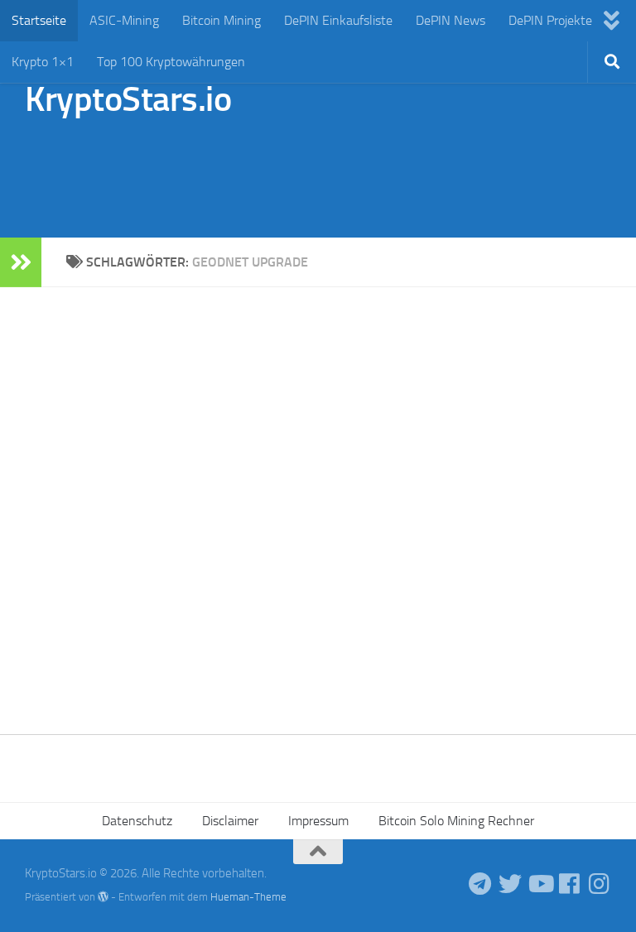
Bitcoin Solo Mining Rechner (456, 821)
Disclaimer (230, 821)
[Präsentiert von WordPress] (103, 896)
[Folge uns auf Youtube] (540, 884)
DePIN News (450, 20)
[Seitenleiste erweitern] (20, 262)
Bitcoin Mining (221, 20)
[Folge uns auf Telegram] (480, 884)
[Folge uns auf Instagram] (599, 884)
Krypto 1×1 (43, 62)
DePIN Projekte (550, 20)
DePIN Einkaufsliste (338, 20)
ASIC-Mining (124, 20)
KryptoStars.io (128, 99)
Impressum (318, 821)
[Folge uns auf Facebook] (569, 884)
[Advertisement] (309, 169)
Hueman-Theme (248, 897)
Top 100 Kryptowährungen (171, 62)
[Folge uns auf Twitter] (510, 884)
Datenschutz (137, 821)
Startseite (39, 20)
